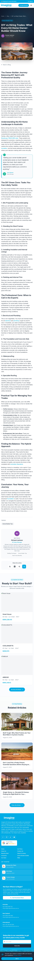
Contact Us (20, 851)
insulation (4, 148)
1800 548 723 (8, 906)
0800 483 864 (9, 915)
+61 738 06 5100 (9, 924)
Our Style (3, 857)
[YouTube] (14, 837)
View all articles (16, 805)
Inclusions (4, 855)
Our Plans (19, 849)
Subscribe (17, 945)
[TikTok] (10, 837)
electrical (8, 320)
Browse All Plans (16, 689)
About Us (3, 851)
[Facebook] (2, 837)
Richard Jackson (17, 540)
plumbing (16, 320)
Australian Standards (16, 464)
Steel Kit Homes (21, 853)
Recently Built (5, 853)
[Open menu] (31, 5)
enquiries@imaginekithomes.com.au (11, 908)
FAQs (18, 857)
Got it (17, 958)
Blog (8, 16)
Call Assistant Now (18, 898)
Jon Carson (10, 172)
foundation (10, 499)
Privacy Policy (17, 955)
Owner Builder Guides (23, 855)
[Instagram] (6, 837)
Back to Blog (7, 64)
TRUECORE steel (13, 138)
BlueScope (4, 138)
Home (2, 16)
